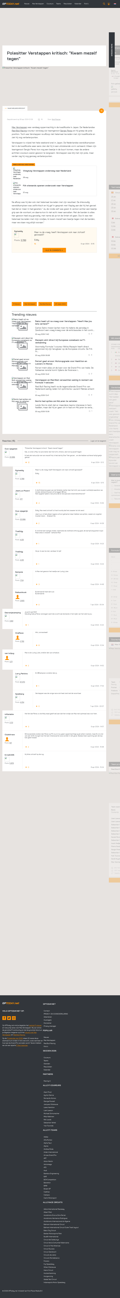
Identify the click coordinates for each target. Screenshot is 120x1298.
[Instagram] (14, 1018)
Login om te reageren (98, 441)
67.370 (22, 682)
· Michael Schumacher (51, 1113)
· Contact (46, 1011)
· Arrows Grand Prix (49, 1155)
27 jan (113, 200)
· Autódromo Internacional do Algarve (56, 1221)
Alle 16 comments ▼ (54, 250)
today (10, 3)
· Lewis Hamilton (49, 1107)
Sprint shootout (114, 71)
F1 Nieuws (16, 304)
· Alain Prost (47, 1092)
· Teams (45, 1061)
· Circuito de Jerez (49, 1255)
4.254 (22, 702)
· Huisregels (47, 1020)
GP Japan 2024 (60, 304)
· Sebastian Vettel (49, 1123)
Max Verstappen (38, 4)
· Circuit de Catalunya (51, 1240)
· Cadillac (46, 1192)
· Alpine (45, 1146)
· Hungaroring (48, 1276)
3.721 (11, 722)
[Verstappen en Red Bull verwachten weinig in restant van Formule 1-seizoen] (22, 381)
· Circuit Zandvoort (49, 1252)
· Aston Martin (48, 1161)
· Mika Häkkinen (48, 1116)
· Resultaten (47, 1067)
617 (10, 743)
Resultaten (68, 4)
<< (15, 108)
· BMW (45, 1186)
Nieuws (26, 4)
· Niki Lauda (47, 1120)
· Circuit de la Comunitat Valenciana (56, 1243)
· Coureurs (47, 1057)
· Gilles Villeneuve (49, 1267)
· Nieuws (46, 1037)
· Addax (45, 1137)
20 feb (113, 248)
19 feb (113, 245)
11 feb (113, 222)
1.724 (22, 580)
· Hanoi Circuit (48, 1270)
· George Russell (49, 1101)
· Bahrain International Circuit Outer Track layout (61, 1227)
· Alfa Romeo (47, 1140)
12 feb (113, 226)
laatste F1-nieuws (35, 1025)
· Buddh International (50, 1237)
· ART (45, 1158)
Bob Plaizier (56, 119)
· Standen (46, 1064)
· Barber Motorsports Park (52, 1233)
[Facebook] (4, 1018)
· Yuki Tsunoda (48, 1126)
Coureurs (50, 4)
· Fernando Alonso (49, 1098)
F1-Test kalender (22, 1045)
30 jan (113, 211)
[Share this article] (101, 110)
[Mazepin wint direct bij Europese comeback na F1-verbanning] (22, 340)
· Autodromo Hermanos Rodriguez (55, 1218)
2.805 (22, 601)
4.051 (22, 540)
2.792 (22, 641)
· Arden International (50, 1152)
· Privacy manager (49, 1026)
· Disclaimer (47, 1023)
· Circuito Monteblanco (51, 1258)
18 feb (113, 241)
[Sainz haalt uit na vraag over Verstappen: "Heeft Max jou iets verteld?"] (22, 322)
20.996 (12, 457)
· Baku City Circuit (49, 1230)
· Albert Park (47, 1212)
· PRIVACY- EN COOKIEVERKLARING (55, 1014)
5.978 (11, 763)
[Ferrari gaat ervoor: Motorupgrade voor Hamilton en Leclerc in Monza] (22, 362)
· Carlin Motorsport (49, 1198)
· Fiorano (46, 1261)
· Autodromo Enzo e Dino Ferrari (54, 1215)
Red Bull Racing (19, 130)
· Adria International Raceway (53, 1209)
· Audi (45, 1170)
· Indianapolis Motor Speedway (54, 1282)
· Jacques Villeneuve (50, 1104)
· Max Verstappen (49, 1040)
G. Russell (117, 76)
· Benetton (47, 1183)
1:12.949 (117, 64)
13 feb (113, 230)
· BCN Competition (49, 1180)
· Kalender (46, 1070)
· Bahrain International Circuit (53, 1224)
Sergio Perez (66, 130)
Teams (58, 4)
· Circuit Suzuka (48, 1249)
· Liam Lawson (48, 1110)
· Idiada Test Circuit (50, 1279)
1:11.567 (116, 78)
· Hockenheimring (49, 1273)
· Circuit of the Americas (51, 1246)
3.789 (23, 240)
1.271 (11, 662)
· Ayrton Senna (48, 1095)
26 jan (113, 196)
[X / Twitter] (9, 1018)
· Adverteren (47, 1017)
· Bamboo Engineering (51, 1173)
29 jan (113, 207)
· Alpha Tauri (47, 1143)
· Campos (46, 1195)
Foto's (86, 4)
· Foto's (45, 1046)
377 (21, 499)
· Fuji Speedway (48, 1264)
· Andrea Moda (48, 1149)
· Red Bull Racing (49, 1043)
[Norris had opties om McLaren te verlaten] (22, 400)
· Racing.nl (47, 1081)
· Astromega (47, 1164)
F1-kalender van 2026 (15, 1038)
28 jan (113, 204)
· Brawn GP (47, 1189)
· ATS (44, 1167)
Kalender (78, 4)
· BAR (45, 1176)
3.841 (11, 621)
